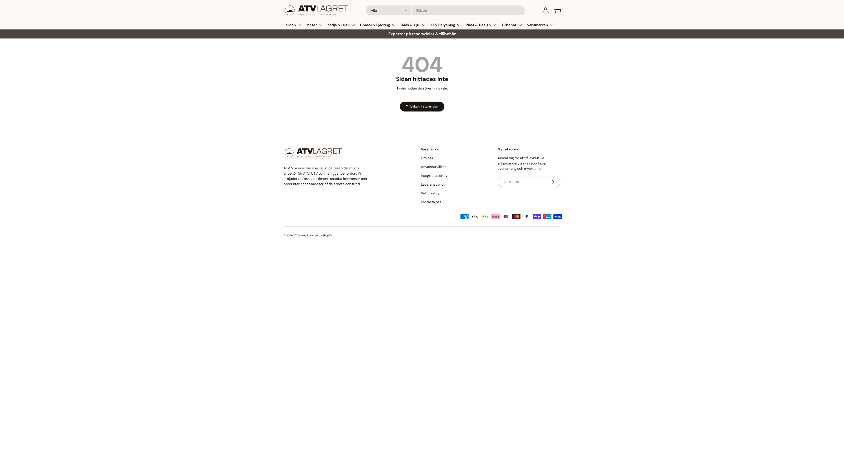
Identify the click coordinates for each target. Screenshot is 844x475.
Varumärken (537, 25)
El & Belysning (443, 25)
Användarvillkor (433, 166)
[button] (558, 10)
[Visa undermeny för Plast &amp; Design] (494, 25)
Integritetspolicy (434, 175)
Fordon (290, 25)
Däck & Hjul (410, 25)
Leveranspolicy (433, 184)
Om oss (427, 158)
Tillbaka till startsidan (422, 106)
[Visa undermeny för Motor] (320, 25)
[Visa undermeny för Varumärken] (551, 25)
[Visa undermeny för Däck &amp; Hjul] (423, 25)
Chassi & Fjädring (375, 25)
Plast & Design (478, 25)
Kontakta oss (431, 202)
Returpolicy (430, 193)
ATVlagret (300, 235)
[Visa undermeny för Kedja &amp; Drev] (353, 25)
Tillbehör (509, 25)
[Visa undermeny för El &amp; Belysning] (458, 25)
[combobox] (445, 10)
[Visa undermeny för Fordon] (299, 25)
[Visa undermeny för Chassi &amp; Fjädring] (393, 25)
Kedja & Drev (338, 25)
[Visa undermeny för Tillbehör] (520, 25)
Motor (311, 25)
